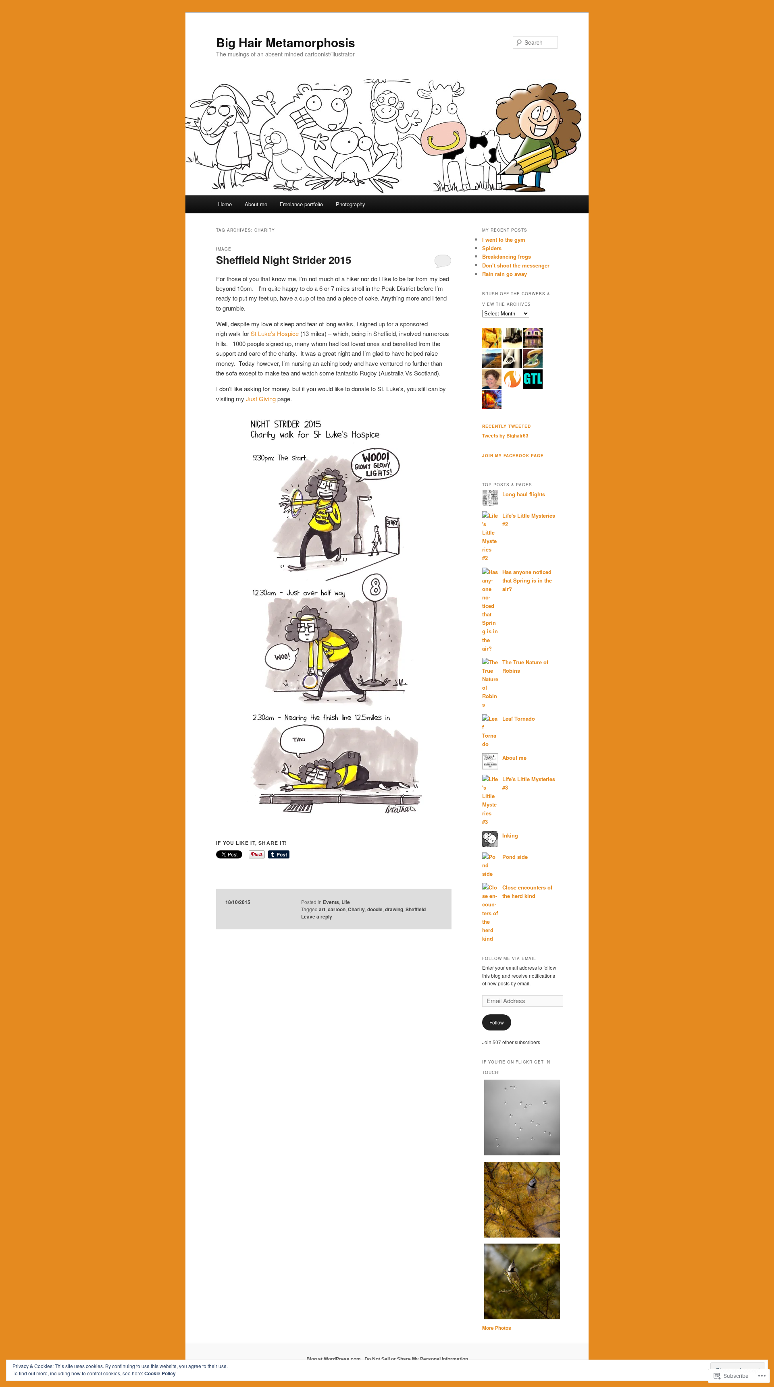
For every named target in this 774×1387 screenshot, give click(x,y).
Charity (356, 909)
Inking (510, 835)
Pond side (515, 856)
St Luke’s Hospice (275, 333)
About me (256, 204)
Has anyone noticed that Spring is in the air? (527, 580)
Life (345, 902)
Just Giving (261, 398)
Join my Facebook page (513, 455)
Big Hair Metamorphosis (285, 42)
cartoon (336, 909)
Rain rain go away (504, 274)
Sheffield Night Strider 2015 (283, 259)
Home (225, 204)
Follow (496, 1022)
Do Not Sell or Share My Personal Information (416, 1358)
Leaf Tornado (518, 718)
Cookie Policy (160, 1373)
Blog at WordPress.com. (334, 1358)
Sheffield (416, 909)
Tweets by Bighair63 (505, 435)
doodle (375, 909)
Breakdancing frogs (506, 256)
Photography (350, 204)
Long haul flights (523, 494)
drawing (394, 909)
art (322, 909)
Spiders (491, 248)
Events (331, 902)
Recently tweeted (506, 426)
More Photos (496, 1327)
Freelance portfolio (301, 204)
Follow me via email (509, 958)
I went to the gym (503, 239)
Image (223, 249)
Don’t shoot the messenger (515, 265)
